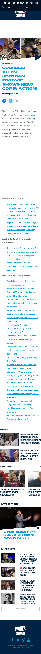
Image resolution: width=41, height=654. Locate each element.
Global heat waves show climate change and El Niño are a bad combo (21, 339)
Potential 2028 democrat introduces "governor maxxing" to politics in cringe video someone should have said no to (28, 599)
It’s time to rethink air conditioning (22, 364)
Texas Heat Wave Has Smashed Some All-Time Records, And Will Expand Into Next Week (21, 292)
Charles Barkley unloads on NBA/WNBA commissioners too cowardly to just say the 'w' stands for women (29, 454)
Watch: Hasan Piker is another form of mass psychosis (20, 535)
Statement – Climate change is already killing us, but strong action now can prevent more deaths (22, 375)
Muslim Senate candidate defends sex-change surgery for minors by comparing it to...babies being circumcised (28, 585)
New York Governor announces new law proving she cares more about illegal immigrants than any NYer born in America (30, 438)
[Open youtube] (29, 640)
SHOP (22, 2)
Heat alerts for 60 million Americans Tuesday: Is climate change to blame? (20, 328)
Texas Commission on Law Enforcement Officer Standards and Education (23, 266)
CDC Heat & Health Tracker (19, 368)
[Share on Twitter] (11, 101)
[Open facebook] (12, 640)
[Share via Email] (17, 101)
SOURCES (16, 2)
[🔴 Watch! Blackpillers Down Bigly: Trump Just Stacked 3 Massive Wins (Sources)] (8, 572)
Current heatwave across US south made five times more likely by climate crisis (22, 350)
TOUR (31, 2)
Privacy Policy (16, 647)
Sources (7, 63)
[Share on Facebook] (4, 101)
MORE (36, 2)
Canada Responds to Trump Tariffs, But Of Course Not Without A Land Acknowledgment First (12, 492)
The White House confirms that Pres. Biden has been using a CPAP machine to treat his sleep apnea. (23, 208)
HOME (5, 2)
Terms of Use (25, 647)
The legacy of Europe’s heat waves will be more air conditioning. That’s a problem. (23, 393)
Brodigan (5, 93)
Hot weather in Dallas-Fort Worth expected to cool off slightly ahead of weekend (22, 303)
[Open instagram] (23, 640)
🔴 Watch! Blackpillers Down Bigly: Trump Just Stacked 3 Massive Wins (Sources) (28, 571)
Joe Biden (31, 114)
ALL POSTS (20, 609)
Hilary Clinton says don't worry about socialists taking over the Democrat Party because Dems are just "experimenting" (28, 559)
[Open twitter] (18, 640)
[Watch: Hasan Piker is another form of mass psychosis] (20, 518)
